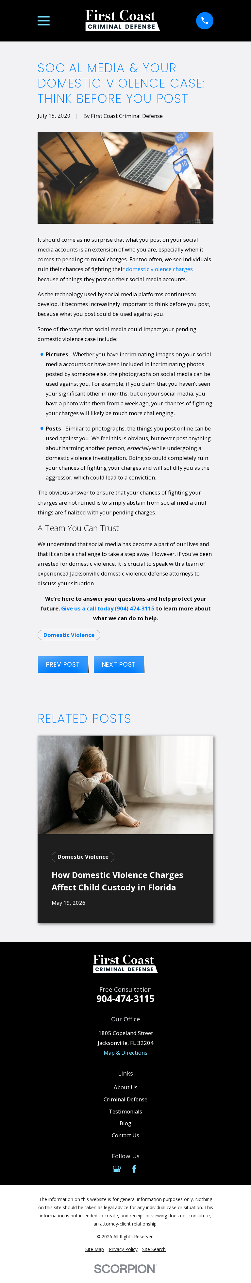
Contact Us (125, 1135)
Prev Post (63, 664)
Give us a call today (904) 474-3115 (108, 608)
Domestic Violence (68, 635)
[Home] (123, 21)
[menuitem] (94, 1249)
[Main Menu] (44, 21)
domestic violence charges (159, 269)
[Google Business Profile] (117, 1169)
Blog (125, 1123)
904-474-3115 (125, 998)
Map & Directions (125, 1052)
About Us (126, 1087)
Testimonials (125, 1111)
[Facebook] (134, 1169)
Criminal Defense (125, 1099)
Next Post (119, 664)
